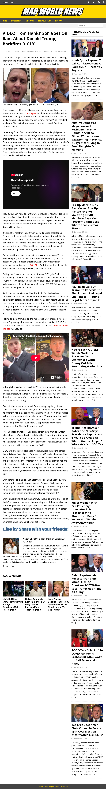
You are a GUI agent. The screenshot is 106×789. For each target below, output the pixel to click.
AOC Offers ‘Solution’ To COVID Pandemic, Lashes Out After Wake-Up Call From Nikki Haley (87, 656)
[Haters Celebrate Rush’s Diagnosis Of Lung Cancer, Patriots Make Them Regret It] (35, 589)
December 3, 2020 (80, 153)
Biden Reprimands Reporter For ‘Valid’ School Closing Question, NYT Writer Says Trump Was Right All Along (86, 583)
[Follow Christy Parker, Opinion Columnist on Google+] (11, 566)
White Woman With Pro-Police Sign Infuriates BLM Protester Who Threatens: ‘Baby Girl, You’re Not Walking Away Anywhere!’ (85, 512)
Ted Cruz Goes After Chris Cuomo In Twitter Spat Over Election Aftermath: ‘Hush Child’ (87, 730)
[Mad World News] (53, 17)
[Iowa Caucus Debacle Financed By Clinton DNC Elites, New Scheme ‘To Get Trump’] (58, 589)
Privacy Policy (44, 21)
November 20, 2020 (81, 667)
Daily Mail (34, 265)
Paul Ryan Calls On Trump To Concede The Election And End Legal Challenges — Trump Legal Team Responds (86, 293)
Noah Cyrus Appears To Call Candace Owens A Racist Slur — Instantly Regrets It (87, 65)
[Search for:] (90, 25)
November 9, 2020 (13, 51)
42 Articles (27, 542)
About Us (30, 21)
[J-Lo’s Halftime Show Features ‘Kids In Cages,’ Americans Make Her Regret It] (13, 589)
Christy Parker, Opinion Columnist (36, 51)
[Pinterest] (98, 2)
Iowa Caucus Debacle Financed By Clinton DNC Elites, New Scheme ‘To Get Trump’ (58, 604)
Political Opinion (60, 51)
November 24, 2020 (81, 370)
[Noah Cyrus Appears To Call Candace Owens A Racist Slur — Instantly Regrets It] (87, 48)
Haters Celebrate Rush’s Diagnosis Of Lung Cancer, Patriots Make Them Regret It (35, 604)
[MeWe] (88, 2)
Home (4, 21)
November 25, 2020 (81, 232)
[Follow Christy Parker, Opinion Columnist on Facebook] (3, 566)
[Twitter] (93, 2)
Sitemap (58, 21)
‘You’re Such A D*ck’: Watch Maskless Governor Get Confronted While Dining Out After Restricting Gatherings (87, 358)
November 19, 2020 (81, 738)
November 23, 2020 (81, 526)
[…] (95, 95)
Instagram (32, 113)
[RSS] (103, 2)
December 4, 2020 (80, 74)
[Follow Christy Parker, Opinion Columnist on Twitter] (6, 566)
